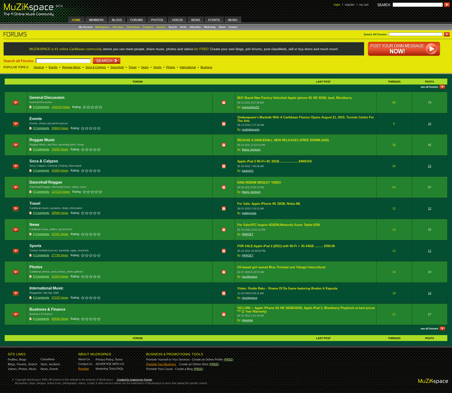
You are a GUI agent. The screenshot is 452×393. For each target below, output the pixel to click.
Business (206, 67)
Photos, (23, 369)
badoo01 (248, 170)
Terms (119, 359)
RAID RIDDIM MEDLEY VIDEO (259, 182)
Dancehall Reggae (45, 182)
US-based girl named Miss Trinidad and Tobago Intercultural (281, 267)
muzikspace (249, 276)
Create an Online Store (194, 364)
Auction (161, 27)
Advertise (195, 27)
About (222, 27)
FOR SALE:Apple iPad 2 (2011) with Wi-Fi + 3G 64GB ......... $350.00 (286, 246)
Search (173, 27)
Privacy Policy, (105, 359)
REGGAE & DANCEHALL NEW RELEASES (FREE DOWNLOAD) (283, 140)
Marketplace (102, 27)
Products (148, 27)
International (188, 67)
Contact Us (85, 364)
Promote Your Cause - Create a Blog (169, 369)
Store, (44, 364)
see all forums (429, 86)
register (350, 4)
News (145, 67)
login (337, 4)
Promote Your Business (161, 364)
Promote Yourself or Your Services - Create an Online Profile (184, 359)
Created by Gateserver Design (134, 379)
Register (83, 368)
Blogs (22, 359)
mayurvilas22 (250, 107)
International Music (46, 288)
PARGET (247, 234)
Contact (233, 27)
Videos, (12, 369)
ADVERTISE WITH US (110, 364)
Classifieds (133, 27)
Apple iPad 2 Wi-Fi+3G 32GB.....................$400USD (274, 161)
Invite (183, 27)
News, (44, 369)
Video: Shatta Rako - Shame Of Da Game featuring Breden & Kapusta (287, 288)
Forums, (22, 364)
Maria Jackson (251, 149)
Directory (118, 27)
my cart (363, 4)
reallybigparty (250, 129)
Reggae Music (71, 67)
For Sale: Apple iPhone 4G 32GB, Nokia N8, (269, 203)
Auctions (54, 364)
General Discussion (47, 98)
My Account (86, 27)
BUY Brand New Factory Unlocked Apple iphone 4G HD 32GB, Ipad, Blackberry (294, 98)
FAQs (120, 368)
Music (32, 369)
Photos (170, 67)
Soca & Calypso (95, 67)
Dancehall (117, 67)
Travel (133, 67)
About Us (84, 359)
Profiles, (13, 359)
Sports (157, 67)
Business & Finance (47, 309)
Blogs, (12, 364)
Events (53, 67)
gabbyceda (249, 213)
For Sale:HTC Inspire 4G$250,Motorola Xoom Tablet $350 (278, 225)
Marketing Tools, (106, 368)
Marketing (209, 27)
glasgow (247, 320)
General (39, 67)
